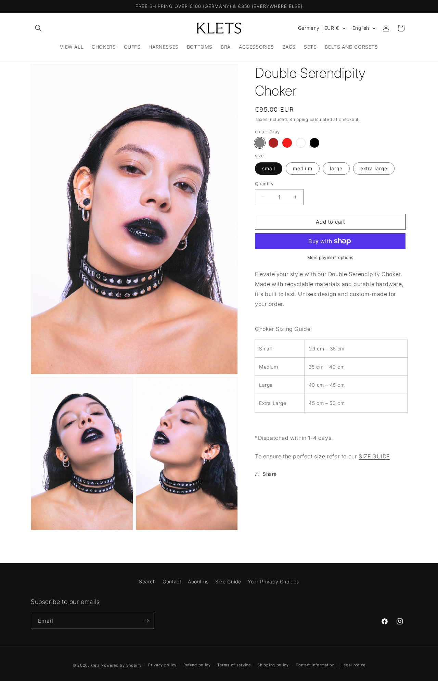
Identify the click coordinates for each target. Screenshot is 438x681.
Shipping (298, 119)
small (268, 168)
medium (302, 168)
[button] (38, 28)
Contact (172, 581)
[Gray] (260, 143)
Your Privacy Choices (273, 581)
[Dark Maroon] (273, 143)
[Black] (314, 143)
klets (95, 665)
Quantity (264, 183)
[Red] (287, 143)
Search (147, 581)
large (336, 168)
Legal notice (353, 665)
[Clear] (301, 143)
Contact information (315, 665)
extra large (373, 168)
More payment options (330, 257)
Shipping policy (273, 665)
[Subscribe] (146, 621)
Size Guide (228, 581)
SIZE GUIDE (374, 456)
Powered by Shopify (121, 665)
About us (198, 581)
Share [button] (270, 474)
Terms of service (233, 665)
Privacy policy (162, 665)
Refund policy (197, 665)
